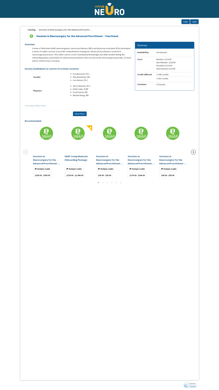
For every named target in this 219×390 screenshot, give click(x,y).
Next (193, 152)
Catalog (32, 29)
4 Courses (160, 84)
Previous (25, 152)
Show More (80, 113)
